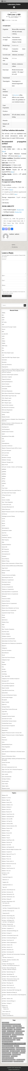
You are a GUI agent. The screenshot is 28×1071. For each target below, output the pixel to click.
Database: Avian (5, 809)
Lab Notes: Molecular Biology (8, 967)
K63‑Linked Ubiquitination (7, 391)
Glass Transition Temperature (8, 629)
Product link (20, 209)
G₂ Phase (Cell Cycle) (6, 504)
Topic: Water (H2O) (6, 676)
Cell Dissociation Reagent (7, 697)
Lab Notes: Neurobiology (7, 974)
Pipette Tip (4, 704)
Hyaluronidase (5, 692)
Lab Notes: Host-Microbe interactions (10, 965)
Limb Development (6, 429)
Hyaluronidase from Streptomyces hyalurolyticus (12, 643)
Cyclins (13, 1036)
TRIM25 (3, 343)
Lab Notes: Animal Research (8, 889)
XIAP (3, 324)
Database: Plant (5, 856)
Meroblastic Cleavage (6, 457)
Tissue (3, 626)
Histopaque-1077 (5, 681)
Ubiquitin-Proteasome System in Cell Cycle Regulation (13, 511)
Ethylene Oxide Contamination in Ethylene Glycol (12, 563)
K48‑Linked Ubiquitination (7, 409)
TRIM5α (3, 312)
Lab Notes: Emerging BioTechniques (10, 908)
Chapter (4, 874)
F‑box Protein (4, 488)
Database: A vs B (5, 797)
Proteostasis (4, 739)
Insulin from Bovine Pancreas (8, 683)
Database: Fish (5, 835)
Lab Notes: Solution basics (8, 926)
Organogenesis (5, 366)
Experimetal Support (7, 877)
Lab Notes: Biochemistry (7, 894)
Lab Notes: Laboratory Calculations (9, 959)
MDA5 (3, 317)
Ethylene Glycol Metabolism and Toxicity (10, 608)
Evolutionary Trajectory (6, 537)
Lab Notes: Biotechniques (7, 901)
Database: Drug (5, 830)
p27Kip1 (3, 481)
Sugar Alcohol (5, 568)
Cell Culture (5, 903)
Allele (3, 542)
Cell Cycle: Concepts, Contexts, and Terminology (12, 466)
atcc (18, 95)
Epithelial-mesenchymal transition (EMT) (13, 1044)
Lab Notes (14, 12)
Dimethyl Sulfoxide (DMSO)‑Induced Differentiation (12, 565)
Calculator (5, 961)
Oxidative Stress (5, 622)
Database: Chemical (6, 823)
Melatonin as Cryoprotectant (8, 579)
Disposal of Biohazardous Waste (8, 756)
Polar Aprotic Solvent (6, 582)
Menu (4, 1)
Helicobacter (20, 1047)
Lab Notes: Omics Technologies (8, 976)
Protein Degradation (6, 746)
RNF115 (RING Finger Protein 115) (9, 395)
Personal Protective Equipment (8, 725)
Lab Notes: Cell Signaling (8, 922)
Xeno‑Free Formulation (6, 650)
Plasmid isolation (7, 1058)
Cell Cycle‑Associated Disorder (8, 638)
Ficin (3, 666)
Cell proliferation (8, 1032)
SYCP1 (3, 521)
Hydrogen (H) (20, 1049)
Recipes (4, 1007)
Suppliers (4, 882)
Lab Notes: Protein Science (7, 987)
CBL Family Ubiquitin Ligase (8, 352)
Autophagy (20, 1027)
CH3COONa (19, 1032)
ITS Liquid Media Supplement (8, 685)
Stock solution (6, 1011)
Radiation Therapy (5, 561)
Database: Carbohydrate (7, 816)
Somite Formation (5, 384)
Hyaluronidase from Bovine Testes (9, 641)
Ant (3, 1027)
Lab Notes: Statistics (6, 998)
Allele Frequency (5, 539)
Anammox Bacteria (6, 601)
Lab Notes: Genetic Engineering (8, 942)
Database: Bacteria (6, 811)
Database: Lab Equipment (7, 847)
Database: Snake (5, 865)
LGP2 (3, 319)
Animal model (17, 1026)
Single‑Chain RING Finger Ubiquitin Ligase (10, 357)
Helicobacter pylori (8, 1049)
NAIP (3, 331)
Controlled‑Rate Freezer (7, 723)
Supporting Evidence (7, 884)
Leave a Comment (14, 17)
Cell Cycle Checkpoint (6, 450)
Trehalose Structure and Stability (9, 575)
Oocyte (3, 615)
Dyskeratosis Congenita (7, 376)
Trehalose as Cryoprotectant (8, 589)
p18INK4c (4, 476)
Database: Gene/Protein (7, 840)
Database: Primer (5, 858)
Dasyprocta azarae (6, 788)
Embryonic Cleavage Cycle (7, 462)
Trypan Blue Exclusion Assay (8, 690)
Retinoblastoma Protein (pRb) (8, 436)
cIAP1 (3, 338)
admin (8, 16)
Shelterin (4, 749)
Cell (4, 1031)
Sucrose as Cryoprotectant (7, 586)
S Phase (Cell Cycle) (6, 495)
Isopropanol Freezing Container (8, 716)
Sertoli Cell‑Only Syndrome (7, 405)
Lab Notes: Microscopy (7, 910)
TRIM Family (4, 345)
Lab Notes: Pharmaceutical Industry (9, 978)
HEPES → (14, 244)
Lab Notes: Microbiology (7, 963)
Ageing (3, 414)
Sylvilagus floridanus (6, 778)
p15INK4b (4, 471)
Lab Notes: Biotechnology (7, 915)
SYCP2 (3, 518)
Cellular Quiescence (6, 509)
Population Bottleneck (6, 544)
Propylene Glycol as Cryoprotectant (9, 603)
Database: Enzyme (6, 833)
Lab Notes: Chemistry (6, 924)
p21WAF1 (4, 483)
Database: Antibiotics (6, 804)
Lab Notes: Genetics (6, 944)
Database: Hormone (6, 842)
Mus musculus (6, 1054)
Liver (23, 1051)
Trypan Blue (4, 711)
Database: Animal (5, 802)
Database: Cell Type (6, 821)
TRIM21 (3, 341)
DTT (18, 1039)
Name (3, 275)
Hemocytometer (5, 728)
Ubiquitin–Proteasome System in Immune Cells (12, 732)
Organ (3, 624)
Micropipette (4, 699)
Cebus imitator (5, 783)
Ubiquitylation (4, 730)
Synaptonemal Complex (7, 530)
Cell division (20, 1031)
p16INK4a (4, 474)
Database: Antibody (6, 807)
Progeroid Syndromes (6, 379)
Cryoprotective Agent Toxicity (8, 612)
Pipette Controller (5, 688)
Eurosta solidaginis (6, 634)
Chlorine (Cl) (6, 1034)
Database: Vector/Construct (7, 868)
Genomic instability (8, 1047)
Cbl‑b (3, 350)
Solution (5, 1009)
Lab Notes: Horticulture (6, 949)
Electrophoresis (6, 905)
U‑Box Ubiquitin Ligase (6, 398)
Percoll (3, 655)
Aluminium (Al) (6, 1026)
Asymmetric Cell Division (7, 445)
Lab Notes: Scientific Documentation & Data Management (14, 994)
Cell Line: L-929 (14, 14)
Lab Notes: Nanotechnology (7, 971)
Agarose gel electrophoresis (11, 1024)
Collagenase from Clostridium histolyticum (10, 678)
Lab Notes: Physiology (6, 983)
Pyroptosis (4, 556)
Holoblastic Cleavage (6, 459)
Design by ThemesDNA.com (14, 1069)
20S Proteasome (5, 551)
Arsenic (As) (11, 1027)
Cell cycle (11, 1031)
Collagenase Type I (6, 659)
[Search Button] (14, 7)
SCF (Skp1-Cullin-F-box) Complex (9, 492)
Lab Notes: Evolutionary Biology (8, 937)
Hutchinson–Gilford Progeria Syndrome (10, 374)
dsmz (14, 95)
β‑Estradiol (4, 671)
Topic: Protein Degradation (7, 502)
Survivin (3, 329)
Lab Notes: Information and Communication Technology (13, 954)
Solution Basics (5, 1013)
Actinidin (3, 669)
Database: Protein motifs (7, 861)
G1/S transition (5, 455)
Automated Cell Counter (7, 718)
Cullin (3, 485)
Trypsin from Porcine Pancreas (8, 657)
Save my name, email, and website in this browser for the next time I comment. (14, 292)
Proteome (4, 737)
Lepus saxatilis (5, 774)
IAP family (5, 1051)
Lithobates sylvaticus (6, 636)
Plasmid (14, 1056)
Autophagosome (5, 427)
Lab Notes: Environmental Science (9, 935)
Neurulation (4, 362)
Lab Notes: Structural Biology (8, 1001)
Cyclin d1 (5, 1036)
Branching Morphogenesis (7, 381)
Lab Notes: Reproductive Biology (9, 992)
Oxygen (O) (6, 1056)
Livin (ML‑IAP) (5, 334)
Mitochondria (6, 1052)
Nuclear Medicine (5, 558)
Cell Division (4, 514)
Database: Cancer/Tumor (7, 814)
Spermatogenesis (5, 528)
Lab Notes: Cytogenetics (7, 928)
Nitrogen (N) (16, 1054)
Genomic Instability (6, 499)
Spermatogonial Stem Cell (7, 577)
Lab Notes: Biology (6, 899)
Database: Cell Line (6, 818)
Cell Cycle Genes (5, 452)
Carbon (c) (17, 1029)
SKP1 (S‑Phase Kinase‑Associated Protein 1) (11, 490)
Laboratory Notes (14, 4)
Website (3, 285)
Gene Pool (4, 532)
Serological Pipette (6, 706)
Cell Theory (4, 764)
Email (3, 280)
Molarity (15, 1052)
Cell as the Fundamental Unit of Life (9, 767)
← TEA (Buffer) (14, 247)
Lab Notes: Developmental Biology (9, 930)
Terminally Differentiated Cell (8, 506)
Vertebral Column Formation (7, 431)
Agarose (5, 1022)
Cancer (3, 497)
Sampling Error (5, 535)
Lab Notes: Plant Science (7, 985)
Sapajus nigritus (5, 786)
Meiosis (3, 523)
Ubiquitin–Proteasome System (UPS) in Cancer (12, 448)
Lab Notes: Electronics (7, 957)
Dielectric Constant (6, 570)
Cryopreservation (17, 1034)
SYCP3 (3, 525)
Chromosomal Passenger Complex (9, 326)
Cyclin (3, 742)
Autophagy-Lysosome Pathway (8, 516)
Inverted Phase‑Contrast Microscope (9, 709)
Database (4, 795)
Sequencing (5, 913)
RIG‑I (3, 315)
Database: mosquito (6, 851)
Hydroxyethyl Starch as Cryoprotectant (10, 593)
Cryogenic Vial (5, 713)
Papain (3, 662)
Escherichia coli (7, 1045)
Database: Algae (5, 800)
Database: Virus (5, 870)
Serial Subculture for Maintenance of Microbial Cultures (13, 751)
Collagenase (4, 648)
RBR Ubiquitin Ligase (6, 400)
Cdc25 (3, 434)
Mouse (22, 1052)
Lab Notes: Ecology (6, 933)
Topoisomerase (7, 1061)
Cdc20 (3, 441)
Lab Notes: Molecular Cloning (9, 969)
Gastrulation (4, 359)
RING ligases (21, 1059)
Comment (4, 259)
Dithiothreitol (17, 1038)
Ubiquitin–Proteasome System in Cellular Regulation (13, 735)
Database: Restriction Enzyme (8, 863)
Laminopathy (4, 388)
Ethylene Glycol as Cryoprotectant (9, 610)
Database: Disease (6, 828)
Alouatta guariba (5, 781)
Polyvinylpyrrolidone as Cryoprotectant (10, 591)
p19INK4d (4, 469)
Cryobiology (4, 674)
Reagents (4, 1005)
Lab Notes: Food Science (7, 940)
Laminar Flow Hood (6, 762)
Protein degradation (8, 1059)
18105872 (10, 225)
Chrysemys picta (5, 631)
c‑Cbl (3, 355)
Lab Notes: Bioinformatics (7, 896)
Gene (16, 1045)
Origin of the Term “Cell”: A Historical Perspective (12, 769)
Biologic (3, 572)
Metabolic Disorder (6, 416)
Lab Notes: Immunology (7, 952)
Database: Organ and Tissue (8, 854)
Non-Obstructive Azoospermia (8, 407)
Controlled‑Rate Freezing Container (9, 721)
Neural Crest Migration (6, 386)
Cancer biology (7, 1029)
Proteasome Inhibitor (6, 598)
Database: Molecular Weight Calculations (10, 849)
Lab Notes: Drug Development (9, 980)
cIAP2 (3, 336)
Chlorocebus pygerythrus (7, 771)
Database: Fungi (5, 837)
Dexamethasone (5, 652)
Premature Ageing (5, 412)
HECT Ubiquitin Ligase (6, 402)
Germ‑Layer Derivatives (7, 364)
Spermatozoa (4, 619)
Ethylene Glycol (5, 605)
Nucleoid (3, 753)
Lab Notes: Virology (6, 1003)
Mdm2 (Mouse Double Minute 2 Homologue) (11, 393)
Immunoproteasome (6, 554)
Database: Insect (5, 844)
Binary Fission (5, 464)
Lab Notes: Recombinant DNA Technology (10, 990)
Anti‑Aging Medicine (6, 584)
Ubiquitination (18, 1061)
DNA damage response (8, 1039)
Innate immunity (15, 1051)
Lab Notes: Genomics (6, 947)
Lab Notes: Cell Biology (7, 920)
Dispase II (4, 645)
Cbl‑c (3, 348)
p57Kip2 (3, 478)
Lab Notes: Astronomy (6, 892)
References (5, 879)
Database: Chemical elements (8, 826)
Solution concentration (7, 1015)
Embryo (3, 617)
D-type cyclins (7, 1038)
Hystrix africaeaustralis (6, 776)
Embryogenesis (7, 1041)
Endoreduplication (5, 443)
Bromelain (4, 664)
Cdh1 (3, 438)
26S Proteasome (5, 549)
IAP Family (4, 322)
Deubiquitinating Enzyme (7, 744)
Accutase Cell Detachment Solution (9, 695)
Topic (4, 887)
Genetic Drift (4, 547)
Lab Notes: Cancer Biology (7, 918)
